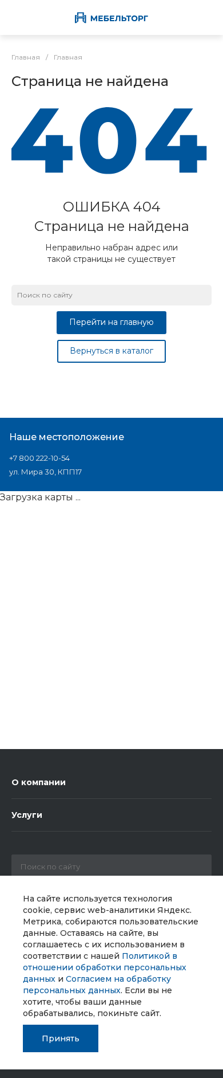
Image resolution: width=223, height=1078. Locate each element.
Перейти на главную (111, 322)
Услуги (26, 815)
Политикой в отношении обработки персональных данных (104, 967)
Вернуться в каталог (111, 351)
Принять (60, 1038)
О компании (38, 782)
